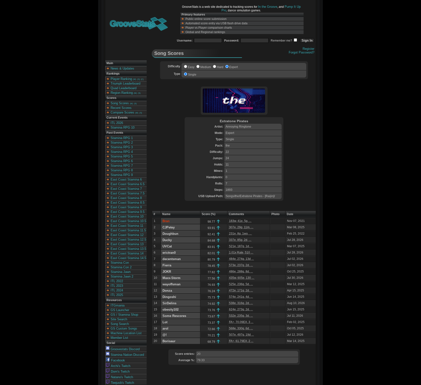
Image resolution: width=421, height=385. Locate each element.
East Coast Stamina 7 (126, 189)
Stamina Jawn (121, 272)
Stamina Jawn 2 (122, 276)
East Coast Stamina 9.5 (127, 212)
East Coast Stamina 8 (126, 198)
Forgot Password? (301, 52)
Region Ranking (122, 93)
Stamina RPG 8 (122, 170)
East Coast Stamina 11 (127, 226)
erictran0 (169, 252)
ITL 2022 (117, 281)
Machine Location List (126, 333)
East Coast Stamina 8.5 (127, 202)
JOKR (167, 271)
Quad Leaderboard (123, 88)
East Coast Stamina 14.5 (128, 258)
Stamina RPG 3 (122, 147)
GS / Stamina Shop (124, 314)
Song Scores (120, 103)
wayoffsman (172, 284)
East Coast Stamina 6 (126, 179)
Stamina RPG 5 (122, 156)
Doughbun (170, 234)
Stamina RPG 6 (122, 161)
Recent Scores (121, 108)
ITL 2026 (117, 123)
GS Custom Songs (124, 328)
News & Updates (122, 68)
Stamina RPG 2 (122, 142)
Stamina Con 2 (121, 267)
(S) (138, 79)
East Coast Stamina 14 (127, 253)
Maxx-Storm (172, 278)
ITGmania (117, 305)
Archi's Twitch (120, 366)
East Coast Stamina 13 (127, 244)
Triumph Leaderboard (125, 83)
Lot (165, 322)
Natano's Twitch (122, 377)
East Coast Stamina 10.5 (128, 221)
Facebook (118, 360)
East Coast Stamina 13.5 (128, 249)
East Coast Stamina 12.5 (128, 239)
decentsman (172, 259)
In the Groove (267, 7)
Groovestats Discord (125, 349)
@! (165, 335)
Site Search (119, 319)
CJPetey (169, 227)
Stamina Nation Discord (127, 355)
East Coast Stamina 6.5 (127, 184)
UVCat (167, 246)
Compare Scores (122, 112)
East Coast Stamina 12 (127, 235)
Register (308, 49)
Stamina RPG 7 (122, 165)
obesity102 (171, 309)
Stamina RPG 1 (122, 138)
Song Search (120, 324)
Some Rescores (174, 316)
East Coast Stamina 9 (126, 207)
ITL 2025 (117, 295)
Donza (167, 290)
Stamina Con (120, 262)
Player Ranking (121, 79)
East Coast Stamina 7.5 (127, 193)
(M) (134, 79)
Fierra (167, 265)
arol (165, 328)
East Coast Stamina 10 (127, 216)
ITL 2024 (117, 290)
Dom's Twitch (120, 371)
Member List (119, 338)
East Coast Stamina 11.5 (128, 230)
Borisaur (169, 341)
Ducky (167, 240)
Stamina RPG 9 (122, 175)
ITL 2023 (117, 286)
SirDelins (169, 303)
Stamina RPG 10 (122, 127)
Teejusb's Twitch (122, 383)
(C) (142, 79)
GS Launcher (120, 310)
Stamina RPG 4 (122, 152)
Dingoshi (169, 297)
